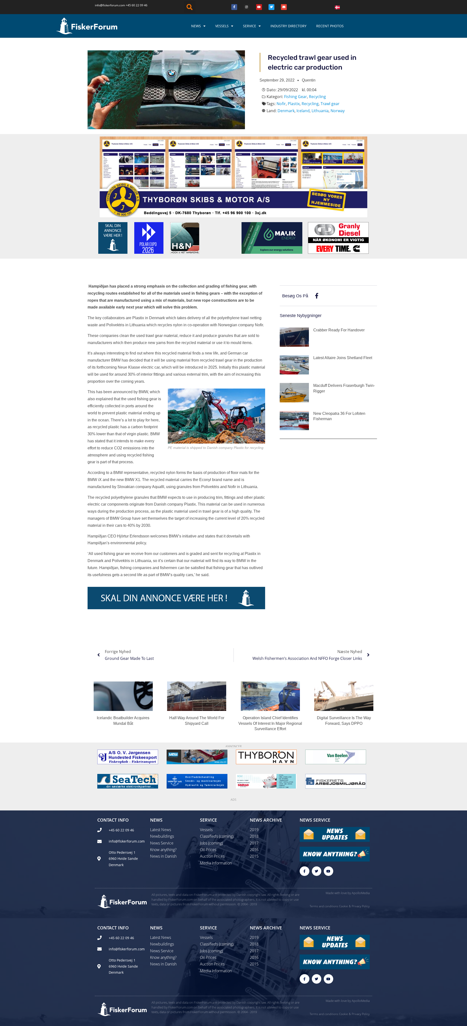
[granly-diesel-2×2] (338, 237)
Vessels (222, 26)
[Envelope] (284, 7)
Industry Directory (288, 26)
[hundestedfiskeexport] (127, 756)
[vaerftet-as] (197, 780)
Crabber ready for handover (339, 330)
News (196, 26)
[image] (335, 756)
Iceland (303, 110)
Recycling (317, 96)
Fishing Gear (295, 96)
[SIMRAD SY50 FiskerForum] (266, 780)
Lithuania (320, 110)
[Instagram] (247, 7)
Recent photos (330, 26)
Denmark (286, 110)
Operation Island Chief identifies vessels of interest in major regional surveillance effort (270, 723)
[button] (190, 7)
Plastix (294, 103)
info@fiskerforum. (107, 5)
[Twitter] (271, 7)
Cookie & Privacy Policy (354, 906)
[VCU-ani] (197, 756)
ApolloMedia (361, 893)
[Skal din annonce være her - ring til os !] (112, 237)
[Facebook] (234, 7)
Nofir (281, 103)
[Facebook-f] (304, 871)
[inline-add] (176, 597)
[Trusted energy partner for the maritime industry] (272, 237)
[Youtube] (259, 7)
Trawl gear (330, 103)
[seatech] (127, 780)
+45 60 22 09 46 (136, 5)
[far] (335, 780)
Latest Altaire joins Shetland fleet (342, 358)
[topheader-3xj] (233, 176)
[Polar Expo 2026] (148, 237)
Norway (338, 110)
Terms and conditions (324, 906)
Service (249, 26)
